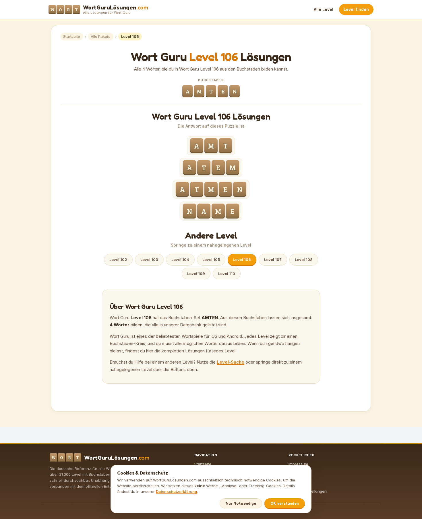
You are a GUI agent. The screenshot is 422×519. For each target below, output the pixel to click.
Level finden (356, 9)
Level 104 (180, 259)
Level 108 (304, 259)
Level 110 (226, 273)
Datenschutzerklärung (176, 491)
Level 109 (196, 273)
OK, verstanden (284, 503)
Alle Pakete (101, 36)
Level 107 (273, 259)
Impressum (298, 464)
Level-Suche (230, 362)
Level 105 (211, 259)
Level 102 (118, 259)
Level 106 (242, 259)
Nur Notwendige (241, 503)
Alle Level (323, 9)
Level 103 (149, 259)
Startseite (71, 36)
